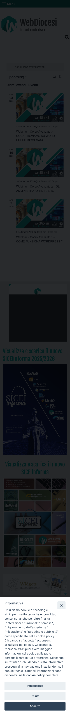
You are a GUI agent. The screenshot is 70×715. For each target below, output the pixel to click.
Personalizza (35, 685)
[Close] (61, 605)
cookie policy (35, 675)
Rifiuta (35, 696)
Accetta (35, 706)
